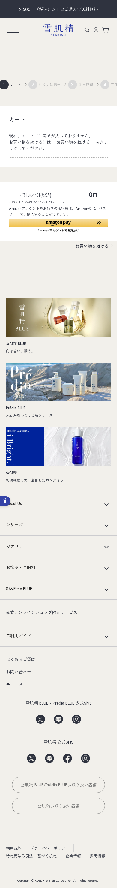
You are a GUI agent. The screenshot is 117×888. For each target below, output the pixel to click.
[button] (58, 225)
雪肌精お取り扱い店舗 (59, 806)
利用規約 (14, 848)
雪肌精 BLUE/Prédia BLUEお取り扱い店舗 (59, 785)
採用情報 (97, 856)
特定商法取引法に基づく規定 (31, 856)
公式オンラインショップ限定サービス (41, 612)
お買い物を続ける (92, 246)
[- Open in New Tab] (40, 717)
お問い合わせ (18, 672)
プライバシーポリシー (49, 848)
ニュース (14, 684)
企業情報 (73, 856)
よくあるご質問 (20, 660)
